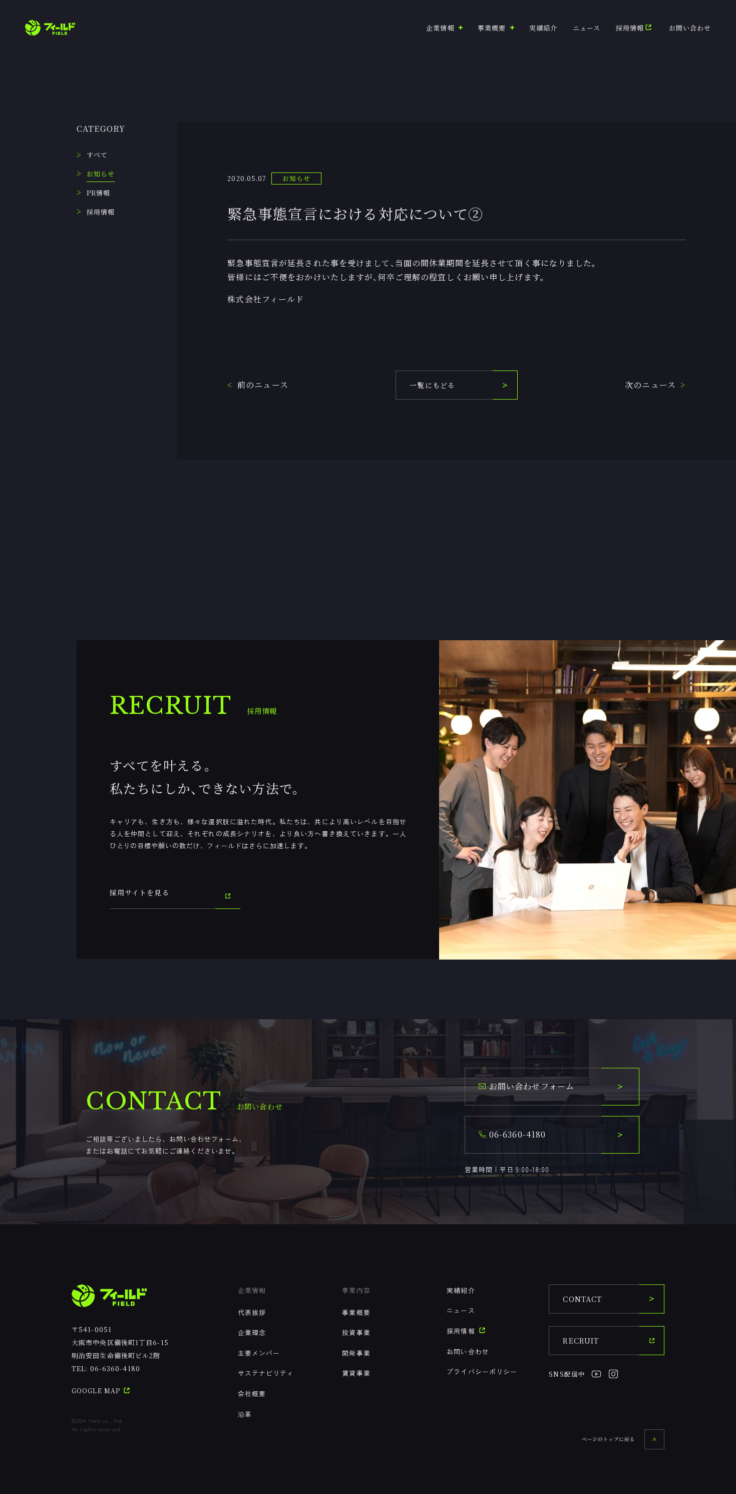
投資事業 (356, 1332)
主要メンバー (259, 1353)
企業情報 (252, 1290)
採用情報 (630, 28)
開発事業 (356, 1353)
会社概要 (252, 1393)
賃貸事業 (356, 1373)
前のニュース (262, 385)
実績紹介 (543, 28)
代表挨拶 (252, 1312)
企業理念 (252, 1332)
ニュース (586, 28)
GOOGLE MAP (97, 1390)
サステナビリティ (266, 1373)
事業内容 (356, 1290)
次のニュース (650, 385)
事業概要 (356, 1312)
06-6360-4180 (115, 1368)
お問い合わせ (690, 28)
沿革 (245, 1414)
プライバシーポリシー (482, 1371)
